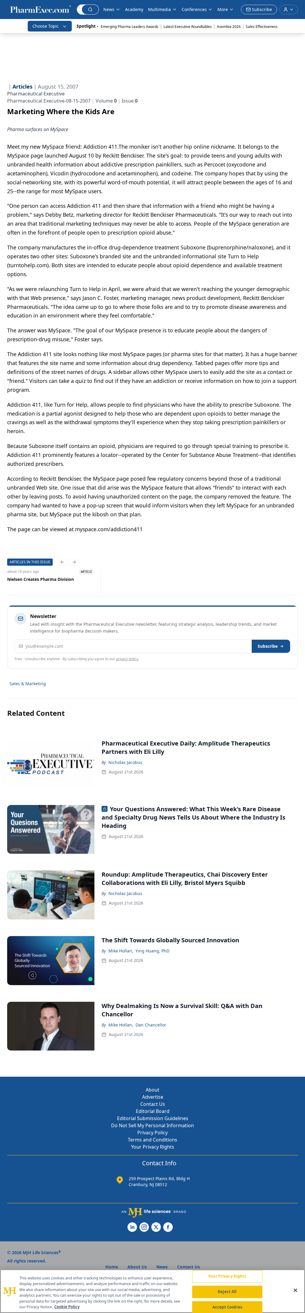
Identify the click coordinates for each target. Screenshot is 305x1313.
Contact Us (152, 1104)
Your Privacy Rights (152, 1147)
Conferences (194, 9)
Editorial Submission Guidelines (152, 1118)
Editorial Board (152, 1111)
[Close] (295, 1290)
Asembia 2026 (229, 26)
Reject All (227, 1291)
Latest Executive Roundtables (188, 26)
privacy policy (127, 658)
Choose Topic (45, 26)
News (108, 9)
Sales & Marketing (28, 683)
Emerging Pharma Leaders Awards (129, 26)
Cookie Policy (67, 1306)
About (152, 1089)
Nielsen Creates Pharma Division (40, 579)
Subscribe (268, 646)
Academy (134, 9)
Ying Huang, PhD (152, 951)
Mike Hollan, (120, 951)
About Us (137, 1267)
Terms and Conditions (152, 1139)
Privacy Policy (152, 1132)
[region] (152, 1291)
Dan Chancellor (151, 1025)
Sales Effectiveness (262, 26)
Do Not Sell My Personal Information (152, 1125)
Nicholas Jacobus (125, 762)
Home (111, 1267)
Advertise (152, 1097)
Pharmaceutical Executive (36, 93)
